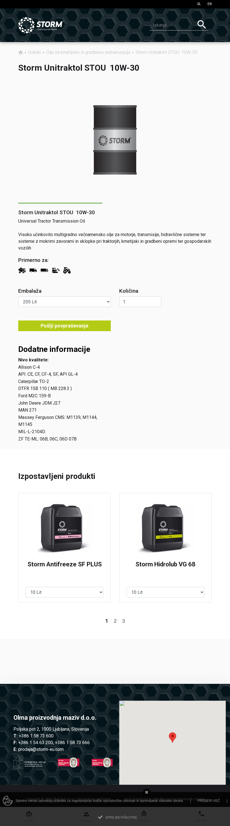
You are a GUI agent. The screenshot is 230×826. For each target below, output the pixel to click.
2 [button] (115, 621)
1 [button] (106, 621)
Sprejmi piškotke (121, 818)
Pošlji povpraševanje (64, 326)
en (210, 4)
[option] (64, 548)
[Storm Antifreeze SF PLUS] (64, 547)
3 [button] (123, 621)
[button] (172, 737)
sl (199, 4)
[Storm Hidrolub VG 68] (165, 547)
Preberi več (208, 801)
